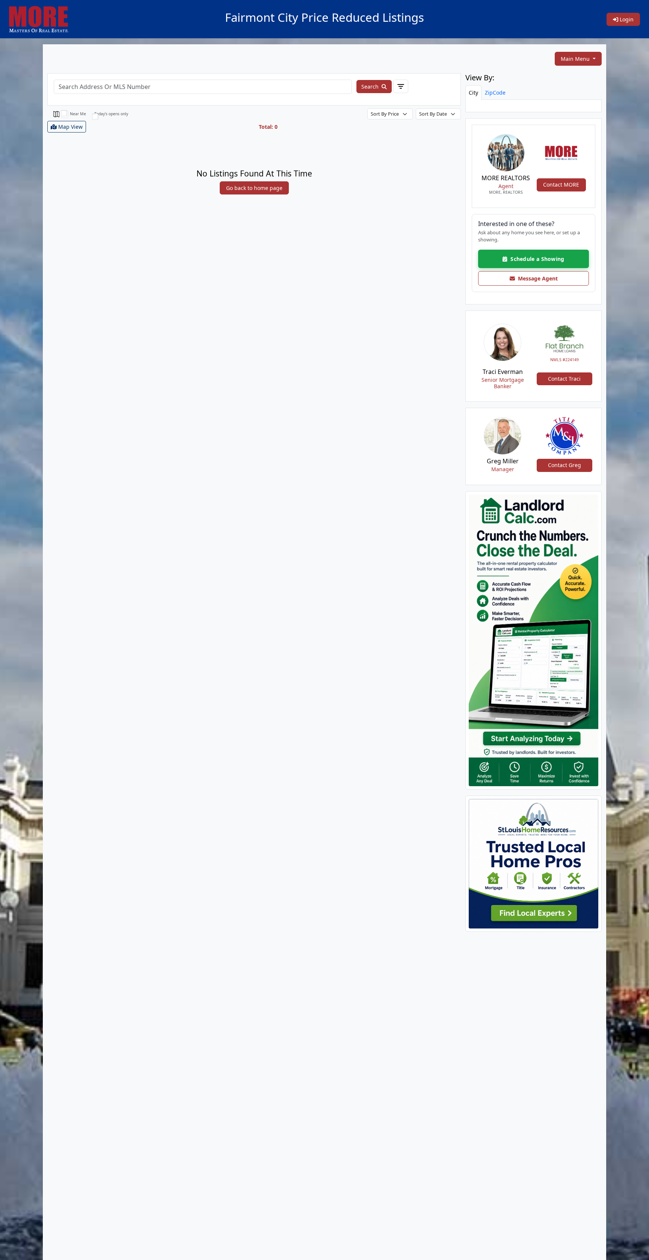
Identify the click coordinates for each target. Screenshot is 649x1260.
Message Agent (536, 278)
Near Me (78, 113)
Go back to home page (254, 187)
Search (370, 86)
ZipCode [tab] (495, 92)
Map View (70, 126)
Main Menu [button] (576, 58)
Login (626, 19)
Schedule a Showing (535, 258)
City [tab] (473, 92)
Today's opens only (111, 113)
